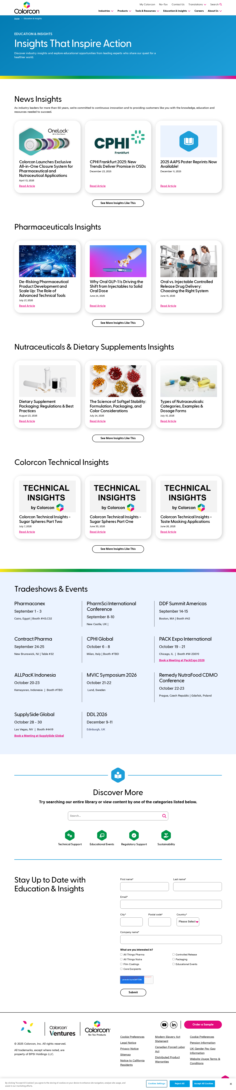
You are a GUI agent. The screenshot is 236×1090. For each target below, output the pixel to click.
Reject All (179, 1084)
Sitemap (125, 1054)
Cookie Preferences (132, 1037)
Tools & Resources (145, 11)
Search (214, 4)
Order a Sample (203, 1024)
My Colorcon (147, 4)
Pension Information (202, 1043)
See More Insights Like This (118, 203)
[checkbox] (171, 962)
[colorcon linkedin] (173, 1025)
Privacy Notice (129, 1049)
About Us (213, 11)
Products (123, 11)
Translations (195, 4)
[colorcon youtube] (164, 1025)
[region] (118, 1084)
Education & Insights (175, 11)
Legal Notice (128, 1043)
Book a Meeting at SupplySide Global (39, 736)
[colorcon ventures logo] (62, 1030)
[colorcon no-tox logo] (98, 1027)
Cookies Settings (156, 1084)
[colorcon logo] (27, 1029)
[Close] (230, 1083)
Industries (104, 11)
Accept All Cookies (203, 1084)
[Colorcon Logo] (29, 7)
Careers (199, 11)
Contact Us (178, 4)
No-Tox (163, 4)
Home (16, 19)
